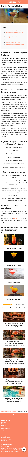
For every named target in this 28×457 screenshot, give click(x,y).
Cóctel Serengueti (6, 307)
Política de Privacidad (6, 439)
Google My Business (5, 428)
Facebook (3, 422)
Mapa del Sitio (4, 440)
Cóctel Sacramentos (21, 307)
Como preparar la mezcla (12, 40)
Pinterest (3, 427)
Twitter (3, 423)
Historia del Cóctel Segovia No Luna (15, 30)
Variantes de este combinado (13, 42)
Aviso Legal (3, 436)
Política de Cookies (5, 437)
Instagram (3, 425)
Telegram (3, 430)
